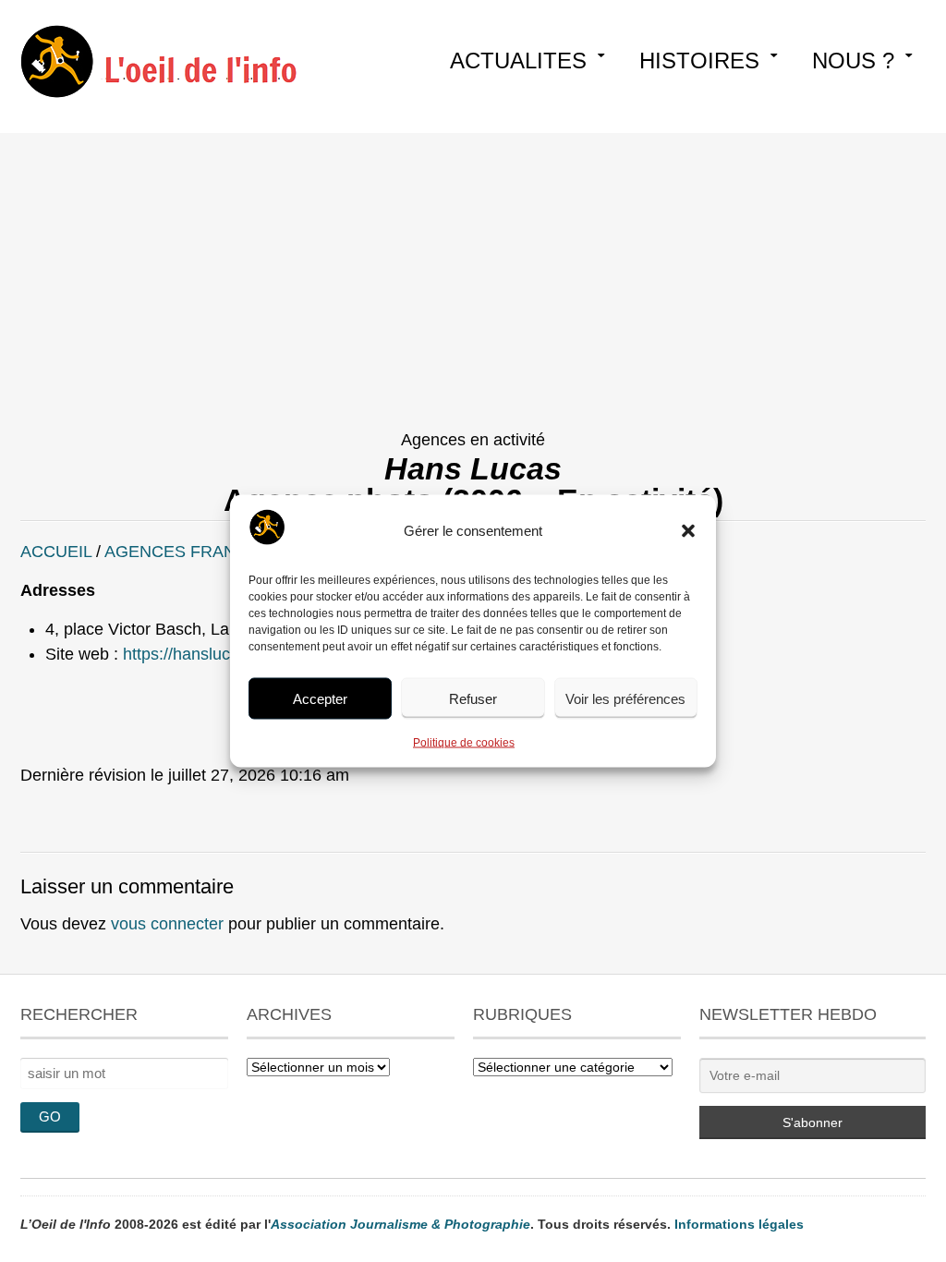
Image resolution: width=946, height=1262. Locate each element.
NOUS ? (853, 60)
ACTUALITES (518, 60)
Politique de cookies (464, 742)
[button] (688, 531)
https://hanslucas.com (203, 654)
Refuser (473, 698)
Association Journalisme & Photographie (400, 1224)
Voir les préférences (625, 698)
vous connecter (167, 924)
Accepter (320, 698)
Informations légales (739, 1224)
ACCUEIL (55, 551)
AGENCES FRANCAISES (200, 551)
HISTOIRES (699, 60)
